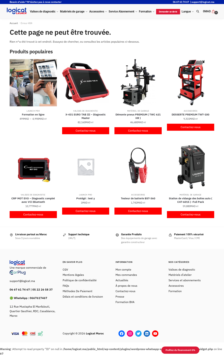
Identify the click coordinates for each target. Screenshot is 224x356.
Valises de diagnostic (85, 111)
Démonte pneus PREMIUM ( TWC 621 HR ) (138, 116)
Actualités (121, 280)
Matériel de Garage (138, 111)
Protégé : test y (85, 198)
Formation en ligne (33, 114)
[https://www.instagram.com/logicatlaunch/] (130, 333)
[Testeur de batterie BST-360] (138, 166)
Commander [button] (86, 138)
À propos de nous (126, 285)
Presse (119, 296)
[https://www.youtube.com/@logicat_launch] (155, 333)
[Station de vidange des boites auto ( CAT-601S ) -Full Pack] (190, 166)
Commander (33, 138)
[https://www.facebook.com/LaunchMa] (121, 333)
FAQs (66, 285)
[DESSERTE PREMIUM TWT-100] (190, 83)
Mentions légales (73, 275)
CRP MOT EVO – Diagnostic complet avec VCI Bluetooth (33, 200)
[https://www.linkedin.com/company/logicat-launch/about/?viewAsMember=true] (147, 333)
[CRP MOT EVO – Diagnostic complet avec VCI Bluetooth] (33, 166)
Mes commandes (126, 275)
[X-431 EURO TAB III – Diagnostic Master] (85, 83)
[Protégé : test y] (85, 166)
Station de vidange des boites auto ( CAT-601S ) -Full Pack (190, 200)
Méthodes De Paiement (77, 291)
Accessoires (190, 111)
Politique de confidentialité (80, 280)
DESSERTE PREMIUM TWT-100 (190, 114)
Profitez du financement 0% (180, 350)
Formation (175, 291)
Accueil (14, 23)
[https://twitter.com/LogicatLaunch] (138, 333)
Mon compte (123, 269)
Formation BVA (124, 302)
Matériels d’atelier (180, 275)
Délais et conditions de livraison (83, 296)
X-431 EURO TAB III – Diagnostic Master (85, 116)
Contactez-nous (86, 130)
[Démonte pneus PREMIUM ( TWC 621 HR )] (138, 83)
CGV (65, 269)
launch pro (33, 111)
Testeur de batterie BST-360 (138, 198)
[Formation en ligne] (33, 83)
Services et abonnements (185, 280)
